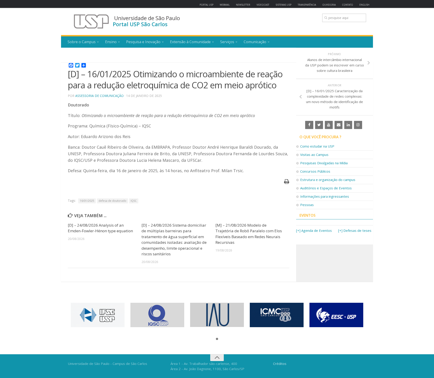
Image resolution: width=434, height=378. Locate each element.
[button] (217, 339)
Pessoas (307, 204)
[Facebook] (309, 125)
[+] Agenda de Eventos (314, 230)
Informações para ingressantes (324, 196)
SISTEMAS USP (283, 4)
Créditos (279, 363)
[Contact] (338, 125)
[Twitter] (319, 125)
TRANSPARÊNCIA (307, 4)
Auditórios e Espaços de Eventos (326, 188)
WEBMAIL (225, 4)
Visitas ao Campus (314, 154)
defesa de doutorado (112, 201)
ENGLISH (364, 4)
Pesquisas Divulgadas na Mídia (324, 163)
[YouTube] (329, 125)
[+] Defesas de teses (354, 230)
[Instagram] (358, 125)
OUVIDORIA (329, 4)
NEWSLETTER (243, 4)
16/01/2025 (87, 201)
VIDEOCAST (263, 4)
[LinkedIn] (348, 125)
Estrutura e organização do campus (327, 179)
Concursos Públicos (315, 171)
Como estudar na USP (317, 146)
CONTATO (347, 4)
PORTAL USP (206, 4)
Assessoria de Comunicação (99, 96)
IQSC (134, 201)
